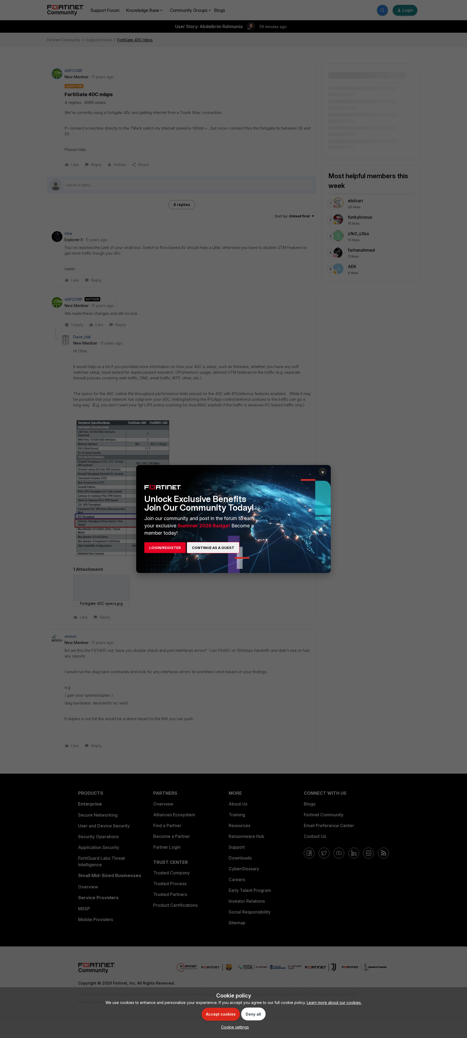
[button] (233, 1027)
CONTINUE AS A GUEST (213, 547)
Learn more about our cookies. (334, 1002)
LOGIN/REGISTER (165, 547)
